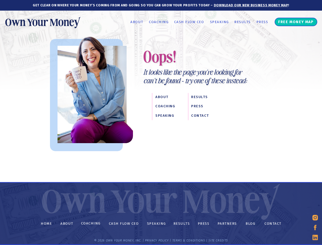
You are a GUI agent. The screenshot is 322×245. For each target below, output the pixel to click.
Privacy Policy (157, 240)
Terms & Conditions (188, 240)
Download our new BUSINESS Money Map (251, 5)
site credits (217, 240)
